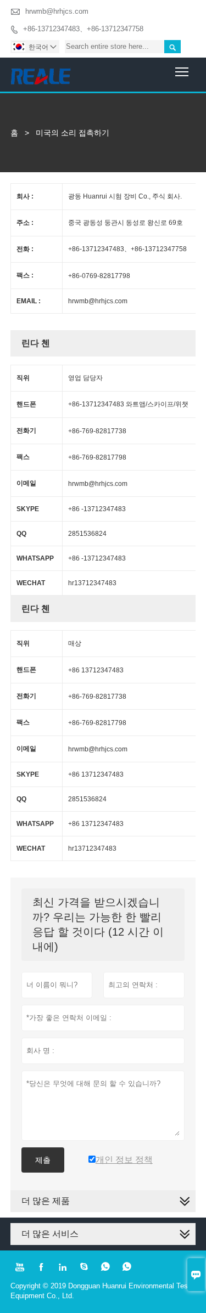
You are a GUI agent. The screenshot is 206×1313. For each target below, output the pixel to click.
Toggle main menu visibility (182, 71)
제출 (43, 1160)
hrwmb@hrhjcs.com (56, 11)
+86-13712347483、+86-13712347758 (83, 29)
